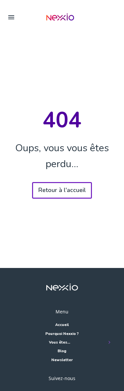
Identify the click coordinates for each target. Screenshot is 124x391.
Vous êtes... (59, 342)
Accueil (62, 324)
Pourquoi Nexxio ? (62, 333)
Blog (62, 351)
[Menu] (11, 16)
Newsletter (62, 360)
